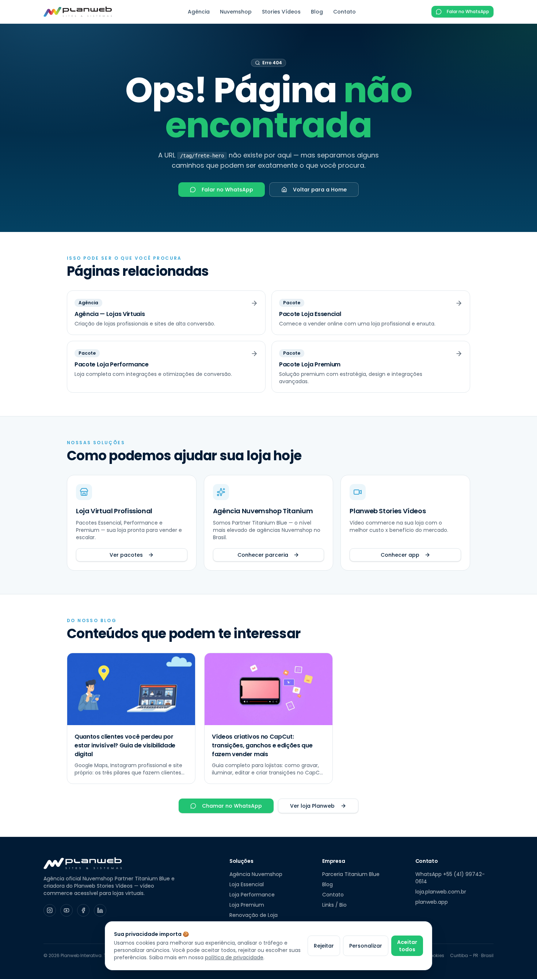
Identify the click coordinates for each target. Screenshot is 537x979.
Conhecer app (400, 555)
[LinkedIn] (100, 910)
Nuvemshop (236, 11)
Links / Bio (334, 904)
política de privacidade (234, 957)
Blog (317, 11)
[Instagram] (49, 910)
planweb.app (431, 902)
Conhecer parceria (262, 555)
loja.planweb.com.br (440, 891)
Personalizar (365, 945)
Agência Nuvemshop (255, 874)
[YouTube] (66, 910)
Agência (199, 11)
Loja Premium (246, 904)
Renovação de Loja (253, 915)
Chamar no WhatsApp (232, 806)
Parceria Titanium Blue (351, 874)
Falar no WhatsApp (468, 11)
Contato (344, 11)
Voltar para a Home (320, 189)
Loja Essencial (246, 884)
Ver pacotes (126, 555)
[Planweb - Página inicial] (77, 12)
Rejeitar (324, 945)
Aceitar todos (407, 945)
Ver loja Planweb (312, 806)
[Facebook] (83, 910)
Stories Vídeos (281, 11)
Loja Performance (252, 894)
